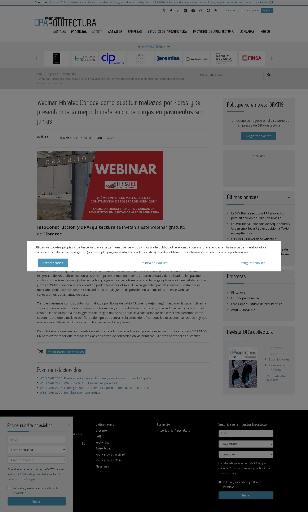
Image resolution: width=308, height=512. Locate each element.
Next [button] (271, 58)
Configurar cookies (252, 263)
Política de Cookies (154, 263)
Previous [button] (37, 58)
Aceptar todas (53, 263)
